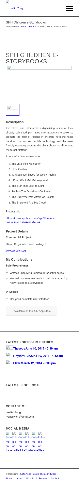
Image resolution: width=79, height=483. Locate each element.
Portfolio (33, 26)
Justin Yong (25, 473)
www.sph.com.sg (16, 250)
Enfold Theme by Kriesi (44, 473)
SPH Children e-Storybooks (26, 22)
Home (23, 26)
